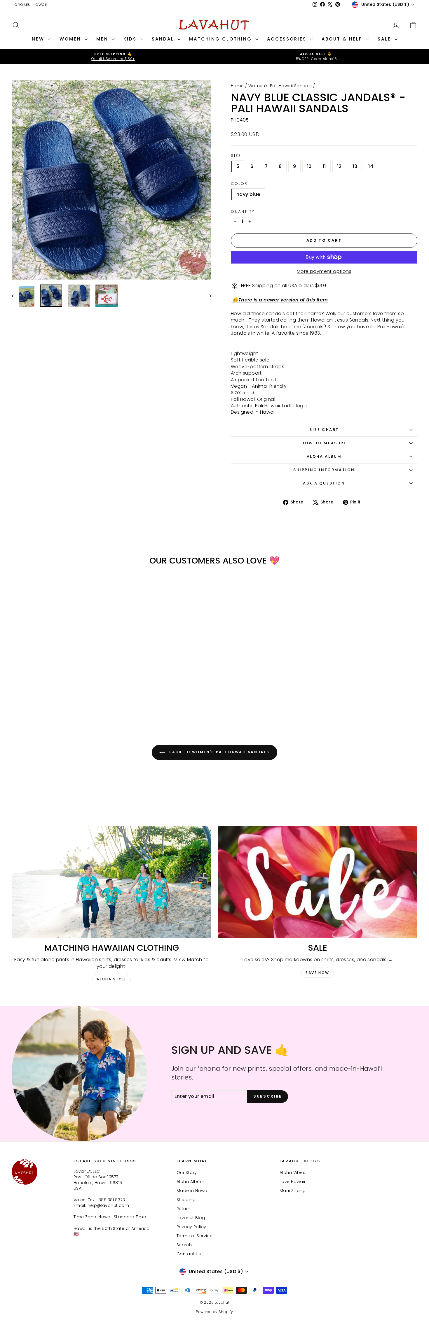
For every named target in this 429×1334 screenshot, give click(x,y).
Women (71, 39)
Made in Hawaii (193, 1190)
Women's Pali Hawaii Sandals (280, 86)
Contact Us (189, 1254)
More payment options (324, 271)
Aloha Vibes (292, 1172)
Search (184, 1245)
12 (339, 166)
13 (355, 166)
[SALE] (317, 882)
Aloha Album (324, 456)
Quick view (60, 670)
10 (309, 166)
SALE (385, 39)
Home (237, 86)
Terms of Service (194, 1236)
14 (370, 166)
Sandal (164, 39)
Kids (131, 39)
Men (103, 39)
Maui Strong (293, 1190)
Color (239, 183)
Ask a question (324, 483)
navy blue (248, 194)
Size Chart (324, 429)
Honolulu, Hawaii (29, 4)
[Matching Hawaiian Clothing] (111, 882)
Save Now (317, 972)
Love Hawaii (292, 1181)
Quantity (243, 211)
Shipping (186, 1200)
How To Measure (323, 443)
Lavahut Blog (191, 1218)
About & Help (343, 39)
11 (324, 166)
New (39, 39)
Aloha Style (111, 979)
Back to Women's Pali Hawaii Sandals (218, 752)
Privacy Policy (191, 1227)
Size (236, 155)
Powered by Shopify (214, 1311)
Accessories (287, 39)
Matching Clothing (221, 39)
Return (183, 1209)
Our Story (187, 1172)
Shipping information (324, 470)
